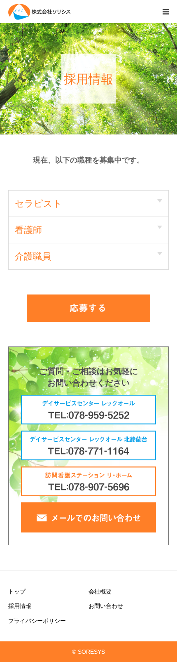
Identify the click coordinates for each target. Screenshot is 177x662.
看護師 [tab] (28, 230)
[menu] (165, 11)
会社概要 (100, 591)
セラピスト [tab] (38, 203)
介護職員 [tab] (33, 256)
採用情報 (19, 606)
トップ (17, 591)
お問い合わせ (105, 606)
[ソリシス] (57, 11)
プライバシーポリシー (37, 620)
